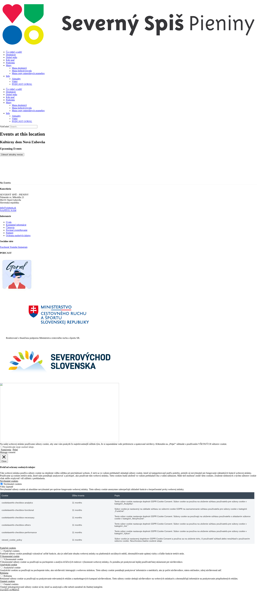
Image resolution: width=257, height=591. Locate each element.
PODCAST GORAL (22, 84)
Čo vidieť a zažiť (14, 52)
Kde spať (10, 60)
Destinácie (11, 54)
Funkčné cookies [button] (8, 548)
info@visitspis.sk (8, 207)
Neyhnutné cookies (13, 484)
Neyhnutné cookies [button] (9, 481)
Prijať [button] (15, 449)
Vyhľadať (4, 126)
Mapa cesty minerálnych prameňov (28, 73)
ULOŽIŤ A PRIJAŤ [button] (9, 589)
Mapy (8, 65)
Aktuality (16, 78)
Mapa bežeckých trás (22, 70)
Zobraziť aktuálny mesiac (12, 154)
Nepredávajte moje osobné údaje (18, 447)
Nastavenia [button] (6, 449)
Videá (14, 81)
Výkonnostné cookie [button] (9, 556)
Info (8, 76)
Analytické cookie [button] (8, 564)
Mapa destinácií (19, 68)
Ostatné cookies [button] (7, 581)
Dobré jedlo (11, 57)
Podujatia (10, 62)
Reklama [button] (4, 573)
